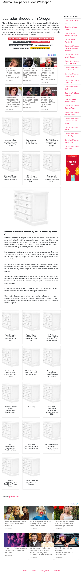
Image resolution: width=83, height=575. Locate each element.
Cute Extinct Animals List (72, 21)
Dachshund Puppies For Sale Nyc (72, 134)
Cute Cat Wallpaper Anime (71, 128)
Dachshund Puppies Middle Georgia (72, 56)
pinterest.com (14, 497)
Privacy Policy (44, 570)
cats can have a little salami (18, 39)
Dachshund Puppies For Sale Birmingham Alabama (72, 48)
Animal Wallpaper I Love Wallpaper (27, 2)
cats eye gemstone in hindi (40, 48)
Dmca (25, 570)
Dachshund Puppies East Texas (72, 147)
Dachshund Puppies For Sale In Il (72, 68)
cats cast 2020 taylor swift (40, 42)
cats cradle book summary (43, 45)
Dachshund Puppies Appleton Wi (72, 141)
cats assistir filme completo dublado (41, 39)
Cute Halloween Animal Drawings (70, 100)
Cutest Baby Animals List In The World (72, 62)
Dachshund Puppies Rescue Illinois (72, 113)
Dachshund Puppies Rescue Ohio (72, 75)
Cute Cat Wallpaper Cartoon (71, 88)
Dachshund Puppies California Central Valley (72, 120)
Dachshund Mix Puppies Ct (70, 41)
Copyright (56, 570)
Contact (33, 570)
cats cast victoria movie (21, 48)
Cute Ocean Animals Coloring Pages (72, 107)
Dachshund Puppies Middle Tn (72, 81)
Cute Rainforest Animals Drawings (71, 34)
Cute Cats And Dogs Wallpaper (72, 94)
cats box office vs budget (21, 42)
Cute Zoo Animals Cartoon (71, 28)
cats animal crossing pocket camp (21, 45)
